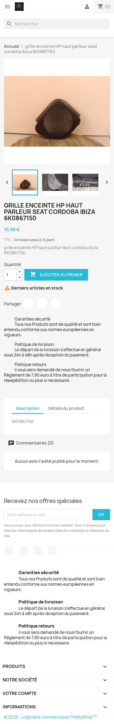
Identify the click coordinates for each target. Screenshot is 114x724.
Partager (28, 303)
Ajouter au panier (56, 274)
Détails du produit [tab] (66, 408)
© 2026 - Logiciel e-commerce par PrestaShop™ (50, 717)
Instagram (52, 550)
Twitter (23, 550)
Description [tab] (28, 408)
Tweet (42, 303)
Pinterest (55, 303)
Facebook (9, 550)
